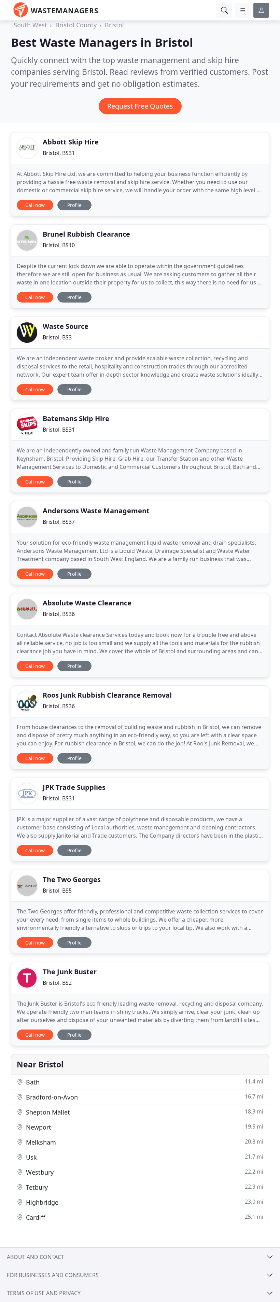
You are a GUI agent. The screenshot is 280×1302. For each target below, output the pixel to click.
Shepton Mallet (143, 1112)
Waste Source (65, 326)
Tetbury (143, 1187)
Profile (74, 205)
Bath (143, 1082)
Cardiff (143, 1217)
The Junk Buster (70, 971)
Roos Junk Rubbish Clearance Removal (107, 695)
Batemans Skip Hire (76, 418)
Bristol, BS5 (57, 890)
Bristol (114, 25)
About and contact (35, 1257)
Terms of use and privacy (44, 1293)
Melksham (143, 1142)
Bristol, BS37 (59, 522)
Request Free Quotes (140, 106)
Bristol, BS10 (59, 245)
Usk (143, 1157)
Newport (143, 1127)
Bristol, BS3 (57, 337)
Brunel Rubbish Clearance (86, 234)
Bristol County (76, 25)
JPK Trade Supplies (74, 787)
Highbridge (143, 1202)
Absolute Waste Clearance (87, 602)
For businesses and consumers (53, 1275)
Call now (35, 205)
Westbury (143, 1172)
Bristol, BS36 (59, 614)
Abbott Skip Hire (71, 141)
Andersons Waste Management (96, 510)
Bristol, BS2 (57, 982)
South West (30, 25)
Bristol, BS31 (59, 153)
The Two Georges (72, 879)
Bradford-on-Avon (143, 1097)
